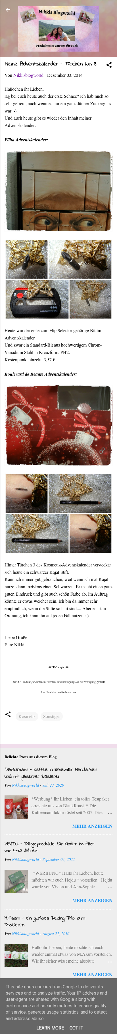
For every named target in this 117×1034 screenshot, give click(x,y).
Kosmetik (27, 716)
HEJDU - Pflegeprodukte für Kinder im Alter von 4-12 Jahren (49, 847)
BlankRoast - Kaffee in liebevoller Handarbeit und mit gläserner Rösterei (51, 773)
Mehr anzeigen (92, 826)
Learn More (50, 1028)
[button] (109, 65)
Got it (76, 1028)
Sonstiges (51, 716)
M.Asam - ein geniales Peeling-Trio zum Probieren (45, 922)
